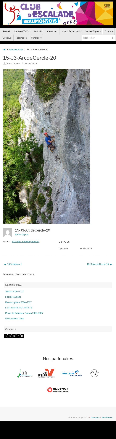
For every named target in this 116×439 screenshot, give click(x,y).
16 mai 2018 (31, 63)
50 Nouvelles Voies (14, 318)
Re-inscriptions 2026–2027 (18, 302)
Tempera (95, 417)
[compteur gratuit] (14, 337)
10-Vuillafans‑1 (14, 264)
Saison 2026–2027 (14, 291)
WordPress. (107, 417)
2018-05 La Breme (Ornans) (25, 241)
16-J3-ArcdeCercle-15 (98, 264)
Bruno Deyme (13, 63)
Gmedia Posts (16, 50)
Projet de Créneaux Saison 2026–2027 (24, 313)
